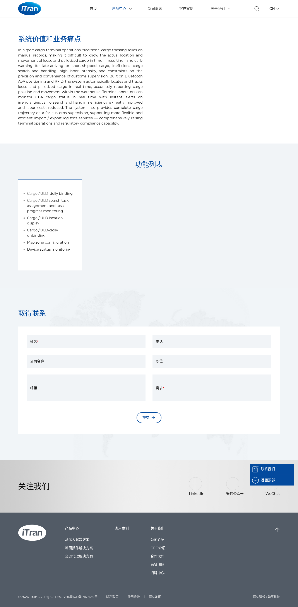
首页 (93, 9)
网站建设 (259, 597)
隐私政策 (112, 597)
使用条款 (134, 597)
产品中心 (72, 528)
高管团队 (157, 564)
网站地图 (155, 597)
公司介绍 (157, 540)
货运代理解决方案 (79, 556)
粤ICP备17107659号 (84, 597)
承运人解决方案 (77, 540)
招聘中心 (157, 573)
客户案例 (122, 528)
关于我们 (157, 528)
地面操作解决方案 (79, 548)
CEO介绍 (158, 548)
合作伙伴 (157, 556)
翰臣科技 (274, 597)
